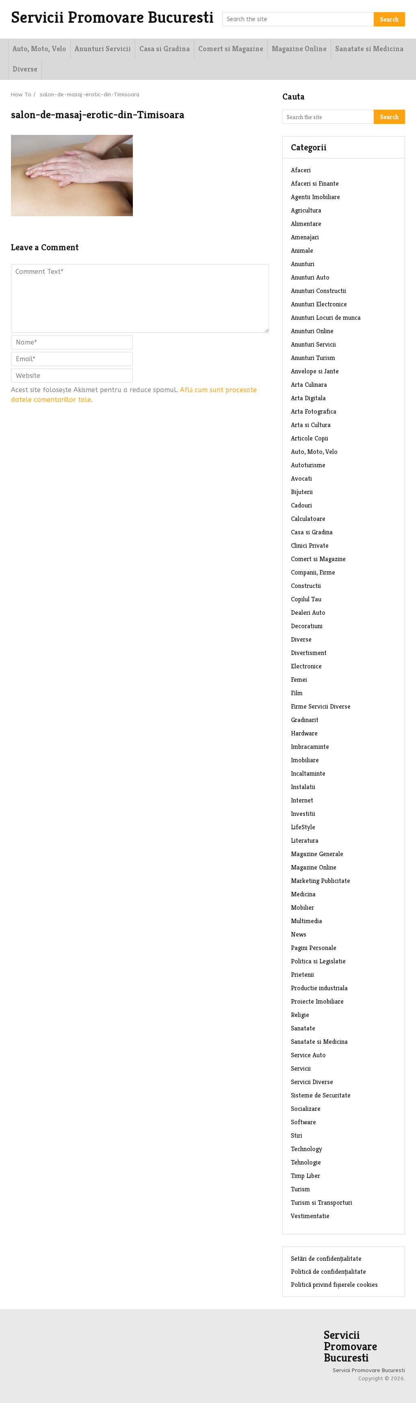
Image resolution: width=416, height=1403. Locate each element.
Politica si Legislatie (318, 961)
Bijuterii (302, 492)
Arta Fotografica (313, 411)
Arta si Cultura (311, 425)
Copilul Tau (306, 599)
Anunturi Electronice (319, 304)
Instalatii (303, 787)
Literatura (304, 840)
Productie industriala (319, 988)
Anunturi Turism (313, 357)
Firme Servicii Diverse (321, 706)
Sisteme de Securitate (321, 1095)
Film (297, 693)
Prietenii (302, 974)
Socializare (306, 1108)
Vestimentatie (310, 1216)
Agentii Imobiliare (315, 197)
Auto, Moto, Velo (39, 48)
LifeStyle (303, 827)
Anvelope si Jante (315, 371)
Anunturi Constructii (318, 290)
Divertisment (309, 652)
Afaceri (301, 170)
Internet (302, 800)
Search (389, 19)
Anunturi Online (312, 331)
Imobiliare (305, 760)
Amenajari (305, 237)
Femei (299, 679)
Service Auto (308, 1055)
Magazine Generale (317, 854)
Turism (300, 1189)
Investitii (303, 813)
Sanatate (303, 1028)
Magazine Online (299, 48)
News (298, 934)
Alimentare (306, 223)
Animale (302, 250)
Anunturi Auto (310, 277)
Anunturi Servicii (103, 48)
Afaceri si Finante (315, 183)
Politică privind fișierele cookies (334, 1284)
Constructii (306, 585)
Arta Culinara (309, 384)
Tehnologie (306, 1162)
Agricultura (306, 210)
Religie (300, 1015)
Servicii (301, 1068)
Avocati (301, 478)
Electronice (306, 666)
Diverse (25, 69)
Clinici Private (310, 545)
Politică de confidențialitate (328, 1271)
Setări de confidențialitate (326, 1258)
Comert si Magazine (230, 48)
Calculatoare (308, 518)
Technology (306, 1149)
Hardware (304, 733)
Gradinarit (304, 720)
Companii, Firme (313, 572)
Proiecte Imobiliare (317, 1001)
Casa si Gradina (164, 48)
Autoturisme (308, 465)
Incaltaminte (308, 773)
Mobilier (302, 907)
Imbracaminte (310, 746)
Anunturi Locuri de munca (326, 317)
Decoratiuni (307, 626)
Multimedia (306, 921)
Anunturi (302, 264)
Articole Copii (309, 438)
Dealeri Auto (308, 612)
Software (303, 1122)
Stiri (296, 1135)
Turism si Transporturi (321, 1202)
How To (21, 94)
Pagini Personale (313, 947)
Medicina (303, 894)
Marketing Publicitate (320, 880)
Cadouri (301, 505)
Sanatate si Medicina (369, 48)
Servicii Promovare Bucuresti (112, 17)
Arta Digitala (308, 398)
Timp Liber (305, 1175)
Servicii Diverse (312, 1082)
